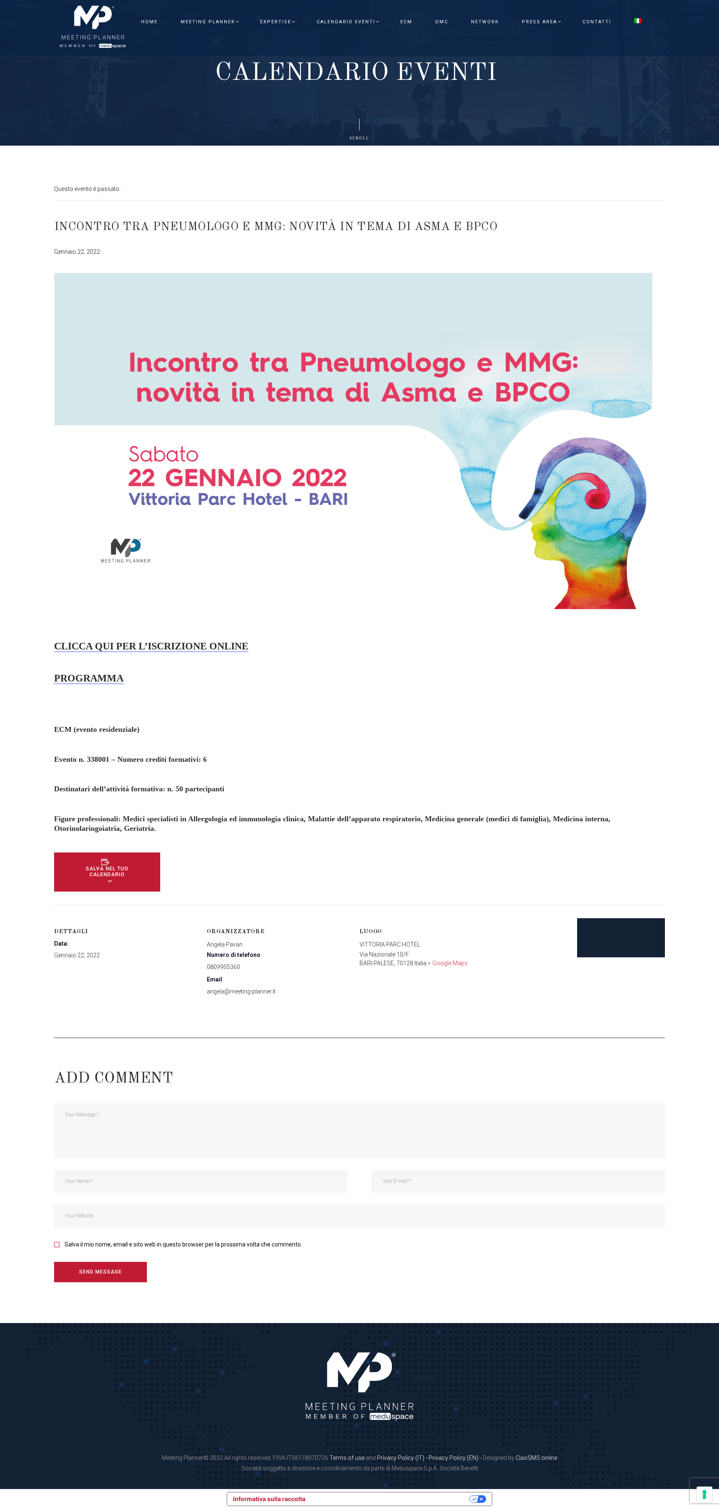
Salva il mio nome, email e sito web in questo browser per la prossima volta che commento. (183, 1244)
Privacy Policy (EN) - (456, 1457)
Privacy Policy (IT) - (403, 1457)
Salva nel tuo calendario (107, 871)
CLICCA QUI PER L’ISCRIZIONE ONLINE (151, 646)
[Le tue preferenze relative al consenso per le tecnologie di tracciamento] (704, 1494)
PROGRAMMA (89, 678)
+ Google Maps (448, 963)
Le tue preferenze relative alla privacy (391, 1498)
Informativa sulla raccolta (269, 1498)
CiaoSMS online (536, 1457)
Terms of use (347, 1457)
